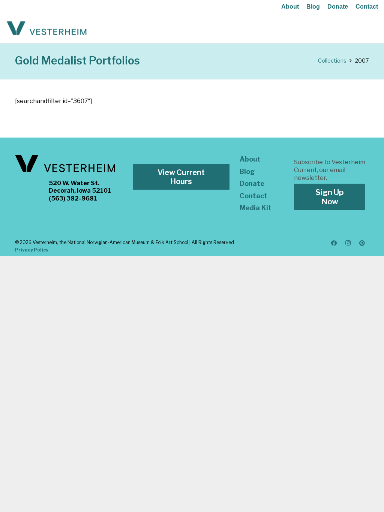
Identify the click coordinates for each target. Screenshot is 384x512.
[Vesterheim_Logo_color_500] (46, 28)
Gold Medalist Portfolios (77, 60)
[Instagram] (348, 243)
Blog (313, 6)
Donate (337, 6)
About (290, 6)
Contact (367, 6)
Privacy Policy (31, 250)
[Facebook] (334, 243)
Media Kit (256, 208)
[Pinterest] (362, 243)
